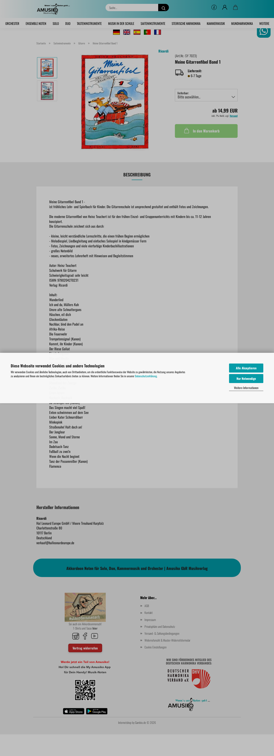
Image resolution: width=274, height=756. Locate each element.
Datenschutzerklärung (146, 376)
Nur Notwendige (246, 378)
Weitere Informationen (246, 387)
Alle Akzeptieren (246, 368)
